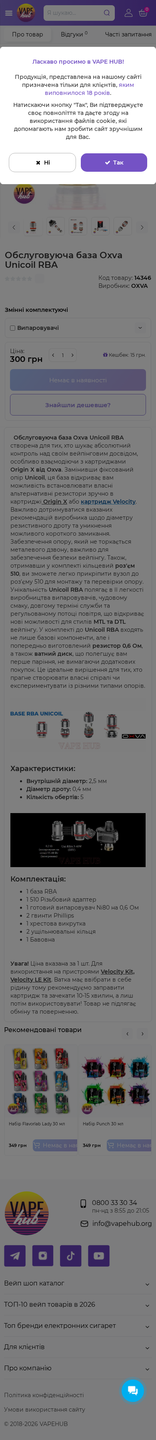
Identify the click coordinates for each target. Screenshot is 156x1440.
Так (118, 162)
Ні (47, 162)
